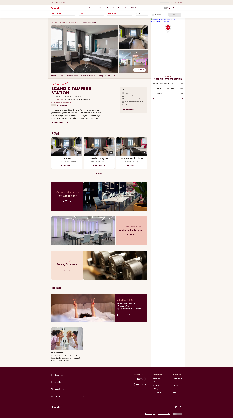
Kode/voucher (140, 14)
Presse (175, 382)
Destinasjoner (57, 375)
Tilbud (133, 8)
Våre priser (156, 385)
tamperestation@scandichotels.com (64, 102)
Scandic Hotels (177, 378)
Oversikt (54, 76)
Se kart (168, 99)
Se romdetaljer (65, 165)
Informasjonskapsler (164, 414)
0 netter (81, 13)
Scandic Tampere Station (89, 22)
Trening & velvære (104, 76)
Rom (61, 76)
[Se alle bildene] (84, 49)
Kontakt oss (156, 378)
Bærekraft (55, 396)
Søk (174, 15)
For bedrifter (111, 8)
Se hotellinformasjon (59, 122)
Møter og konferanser (88, 76)
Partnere (175, 389)
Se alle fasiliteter (128, 109)
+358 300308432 (58, 99)
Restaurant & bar (72, 76)
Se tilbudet (131, 315)
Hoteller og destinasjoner (62, 22)
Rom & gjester (111, 13)
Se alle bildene (139, 70)
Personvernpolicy (150, 414)
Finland (73, 22)
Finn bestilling (177, 2)
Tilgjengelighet (57, 389)
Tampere (79, 22)
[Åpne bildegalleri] (66, 146)
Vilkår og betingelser (159, 389)
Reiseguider (56, 382)
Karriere (175, 385)
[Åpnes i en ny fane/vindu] (140, 380)
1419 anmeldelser (62, 105)
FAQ (154, 382)
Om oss (175, 392)
